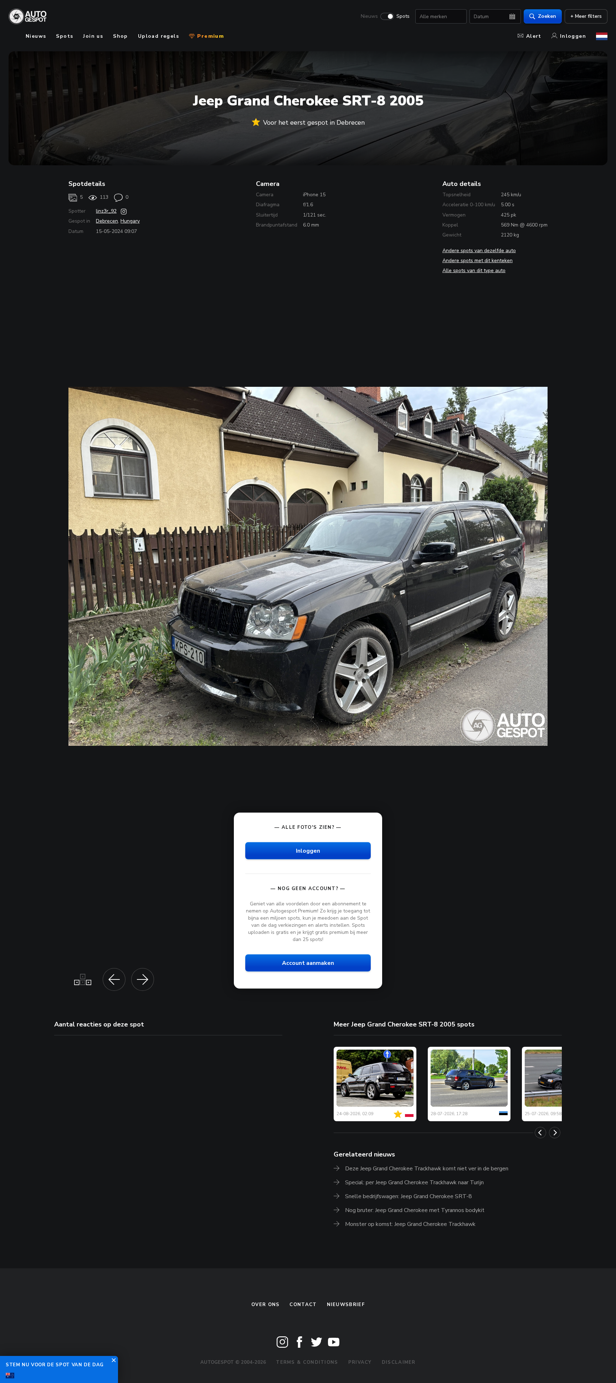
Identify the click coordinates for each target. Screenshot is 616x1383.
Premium (209, 36)
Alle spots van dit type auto (473, 270)
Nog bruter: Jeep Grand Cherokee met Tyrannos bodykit (414, 1210)
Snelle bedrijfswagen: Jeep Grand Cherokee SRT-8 (408, 1196)
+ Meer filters (586, 16)
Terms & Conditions (307, 1362)
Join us (93, 36)
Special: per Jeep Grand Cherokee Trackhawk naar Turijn (414, 1182)
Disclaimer (399, 1362)
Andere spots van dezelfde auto (479, 250)
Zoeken (547, 16)
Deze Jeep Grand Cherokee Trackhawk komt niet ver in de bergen (426, 1169)
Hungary (130, 221)
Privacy (360, 1362)
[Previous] (540, 1132)
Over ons (265, 1304)
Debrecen (107, 221)
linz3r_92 (106, 211)
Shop (120, 36)
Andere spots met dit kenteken (477, 260)
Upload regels (158, 36)
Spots (403, 16)
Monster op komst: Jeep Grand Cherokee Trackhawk (410, 1224)
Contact (303, 1304)
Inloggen (573, 36)
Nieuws (369, 16)
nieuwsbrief (346, 1304)
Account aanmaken (308, 963)
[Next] (555, 1132)
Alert (533, 36)
